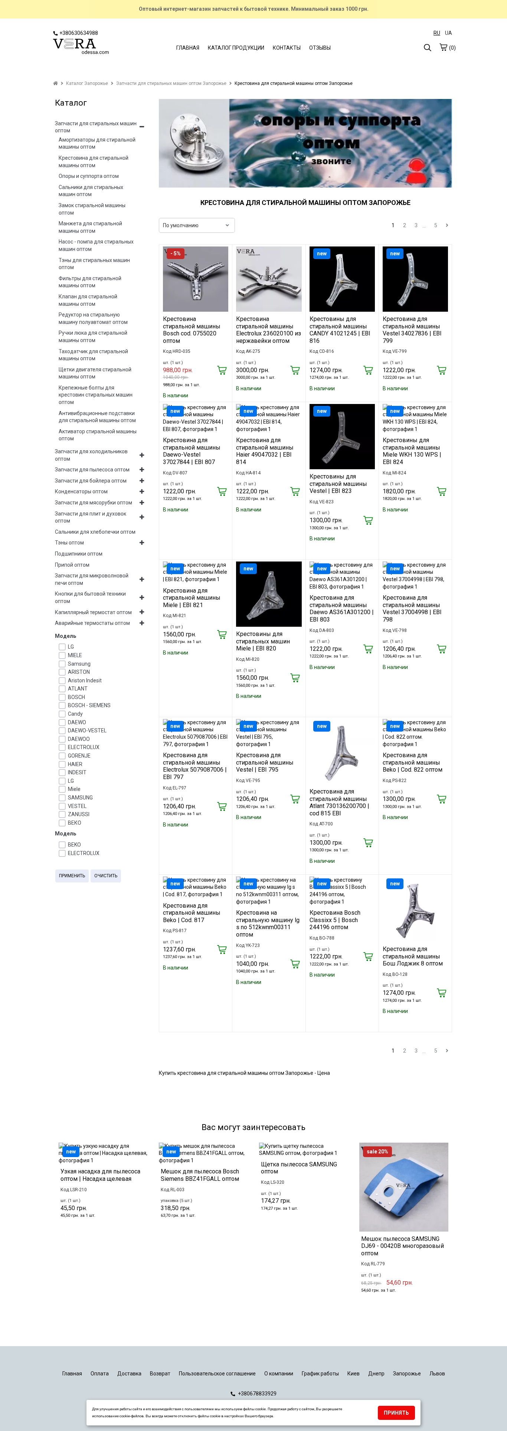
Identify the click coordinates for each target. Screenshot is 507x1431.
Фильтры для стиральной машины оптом (90, 282)
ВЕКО (74, 823)
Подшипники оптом (78, 554)
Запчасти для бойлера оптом (91, 481)
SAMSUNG (80, 798)
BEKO (74, 845)
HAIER (75, 764)
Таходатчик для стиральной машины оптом (93, 355)
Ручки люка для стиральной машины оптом (93, 336)
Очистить (105, 875)
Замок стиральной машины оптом (92, 209)
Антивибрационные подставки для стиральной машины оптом (97, 417)
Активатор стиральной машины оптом (98, 435)
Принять (396, 1413)
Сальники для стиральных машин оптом (91, 191)
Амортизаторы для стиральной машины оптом (97, 143)
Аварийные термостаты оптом (92, 623)
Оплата (100, 1374)
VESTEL (77, 806)
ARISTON (79, 672)
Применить (72, 875)
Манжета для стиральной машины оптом (90, 227)
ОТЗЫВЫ (320, 48)
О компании (278, 1374)
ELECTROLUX (83, 747)
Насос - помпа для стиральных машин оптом (96, 245)
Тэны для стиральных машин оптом (94, 264)
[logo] (81, 47)
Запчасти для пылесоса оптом (92, 470)
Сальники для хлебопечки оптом (95, 532)
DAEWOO (79, 739)
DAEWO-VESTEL (87, 730)
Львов (437, 1374)
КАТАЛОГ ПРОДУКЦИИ (236, 48)
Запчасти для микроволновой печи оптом (91, 579)
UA (448, 33)
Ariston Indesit (85, 680)
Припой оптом (72, 565)
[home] (55, 83)
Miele (74, 789)
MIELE (75, 655)
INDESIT (77, 772)
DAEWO (77, 722)
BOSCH (76, 697)
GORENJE (79, 756)
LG (71, 647)
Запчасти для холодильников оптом (91, 455)
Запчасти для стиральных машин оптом (96, 127)
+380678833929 (257, 1394)
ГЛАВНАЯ (187, 48)
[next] (447, 225)
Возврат (160, 1374)
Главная (72, 1374)
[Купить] (221, 370)
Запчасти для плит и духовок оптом (90, 517)
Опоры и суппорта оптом (89, 176)
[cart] (443, 47)
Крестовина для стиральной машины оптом (93, 161)
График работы (320, 1374)
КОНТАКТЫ (287, 48)
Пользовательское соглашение (217, 1374)
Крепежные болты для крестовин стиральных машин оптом (96, 395)
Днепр (376, 1374)
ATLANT (78, 689)
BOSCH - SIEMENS (89, 705)
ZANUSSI (78, 814)
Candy (75, 714)
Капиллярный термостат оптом (93, 612)
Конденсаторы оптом (81, 491)
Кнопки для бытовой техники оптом (90, 597)
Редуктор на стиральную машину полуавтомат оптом (93, 318)
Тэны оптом (69, 543)
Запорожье (407, 1374)
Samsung (79, 664)
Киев (353, 1374)
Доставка (129, 1374)
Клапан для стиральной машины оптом (88, 300)
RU (437, 33)
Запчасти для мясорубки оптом (93, 503)
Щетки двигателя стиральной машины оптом (95, 373)
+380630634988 (78, 33)
